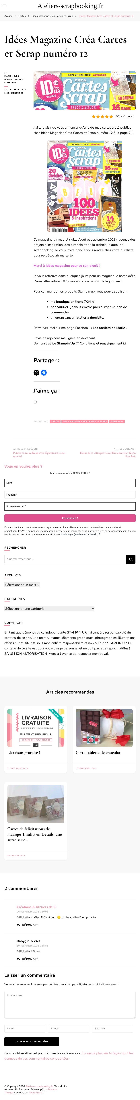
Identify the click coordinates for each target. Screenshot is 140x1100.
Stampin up (116, 421)
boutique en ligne (69, 301)
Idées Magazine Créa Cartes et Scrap (85, 421)
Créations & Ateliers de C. (37, 907)
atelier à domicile (89, 317)
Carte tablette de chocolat (98, 752)
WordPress (35, 1092)
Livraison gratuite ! (23, 752)
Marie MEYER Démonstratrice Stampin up (14, 79)
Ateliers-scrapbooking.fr (70, 6)
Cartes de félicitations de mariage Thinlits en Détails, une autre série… (34, 834)
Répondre (30, 925)
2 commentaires (16, 93)
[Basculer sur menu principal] (4, 6)
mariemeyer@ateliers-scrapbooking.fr (80, 534)
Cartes (55, 421)
